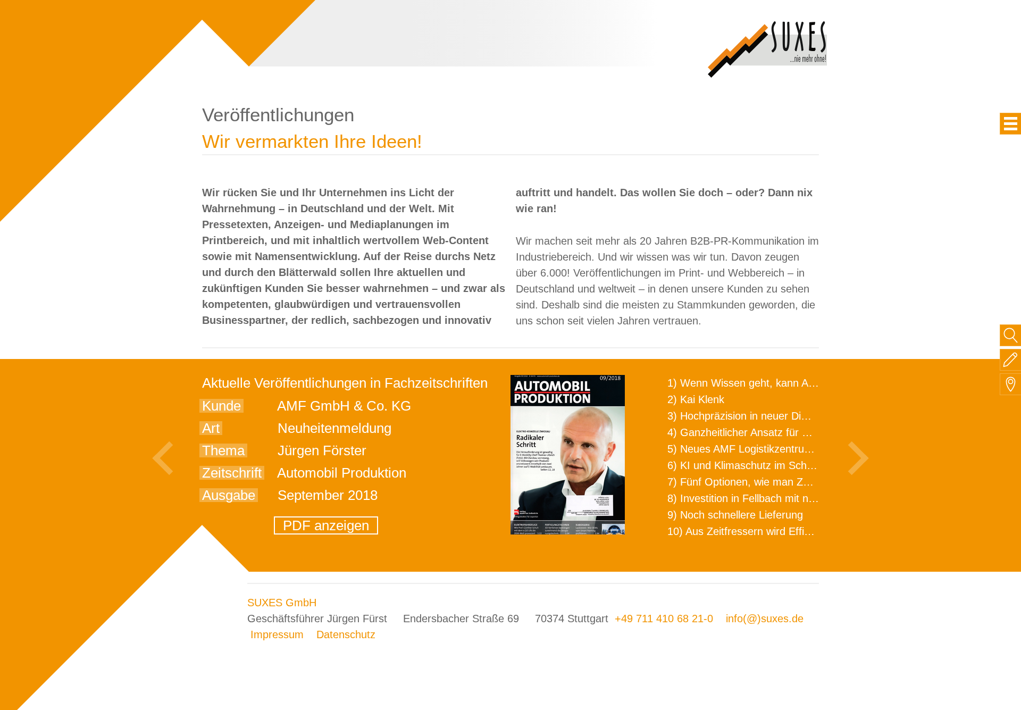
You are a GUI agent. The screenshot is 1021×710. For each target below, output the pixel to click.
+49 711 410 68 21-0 (664, 618)
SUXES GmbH (281, 602)
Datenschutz (345, 634)
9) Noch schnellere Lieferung (735, 515)
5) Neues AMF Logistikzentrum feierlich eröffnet (779, 449)
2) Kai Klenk (695, 399)
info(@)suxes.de (765, 618)
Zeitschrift (232, 473)
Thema (223, 450)
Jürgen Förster (322, 450)
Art (211, 428)
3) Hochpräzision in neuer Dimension (754, 416)
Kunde (221, 406)
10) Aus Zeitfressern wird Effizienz (747, 531)
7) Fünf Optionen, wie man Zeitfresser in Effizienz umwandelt (811, 482)
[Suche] (1010, 335)
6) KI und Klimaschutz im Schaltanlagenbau (770, 465)
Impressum (277, 634)
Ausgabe (228, 495)
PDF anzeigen (326, 525)
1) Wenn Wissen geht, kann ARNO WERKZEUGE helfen (800, 383)
